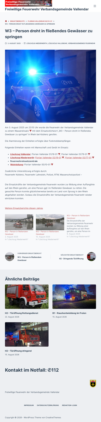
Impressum (29, 405)
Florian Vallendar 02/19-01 (48, 157)
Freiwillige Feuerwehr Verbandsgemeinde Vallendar (47, 9)
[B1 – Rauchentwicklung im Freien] (74, 296)
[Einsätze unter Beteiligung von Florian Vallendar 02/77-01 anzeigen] (93, 158)
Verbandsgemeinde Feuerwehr (81, 43)
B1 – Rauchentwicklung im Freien (69, 313)
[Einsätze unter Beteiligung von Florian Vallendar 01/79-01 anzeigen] (89, 154)
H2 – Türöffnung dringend (18, 351)
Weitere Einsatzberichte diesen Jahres (24, 208)
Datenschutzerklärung (48, 405)
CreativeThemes (53, 417)
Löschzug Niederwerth (36, 43)
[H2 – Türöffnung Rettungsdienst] (27, 296)
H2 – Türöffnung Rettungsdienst (21, 313)
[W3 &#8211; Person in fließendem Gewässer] (19, 222)
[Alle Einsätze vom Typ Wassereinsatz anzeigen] (30, 131)
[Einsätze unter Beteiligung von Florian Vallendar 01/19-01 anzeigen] (59, 154)
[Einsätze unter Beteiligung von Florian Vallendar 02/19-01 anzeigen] (63, 158)
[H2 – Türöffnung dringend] (27, 334)
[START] (6, 21)
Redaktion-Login (69, 405)
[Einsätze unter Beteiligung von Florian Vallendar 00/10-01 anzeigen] (52, 164)
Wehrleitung (16, 164)
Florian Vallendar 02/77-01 (78, 157)
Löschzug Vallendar (57, 43)
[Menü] (95, 6)
